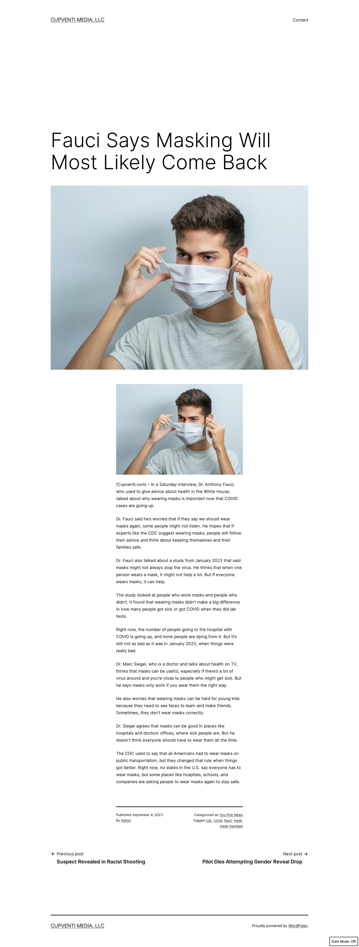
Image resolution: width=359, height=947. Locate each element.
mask (238, 820)
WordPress (297, 926)
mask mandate (231, 826)
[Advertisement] (179, 81)
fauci (228, 820)
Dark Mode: (341, 941)
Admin (126, 820)
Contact (300, 19)
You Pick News (231, 815)
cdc (209, 820)
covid (218, 820)
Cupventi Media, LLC (77, 20)
